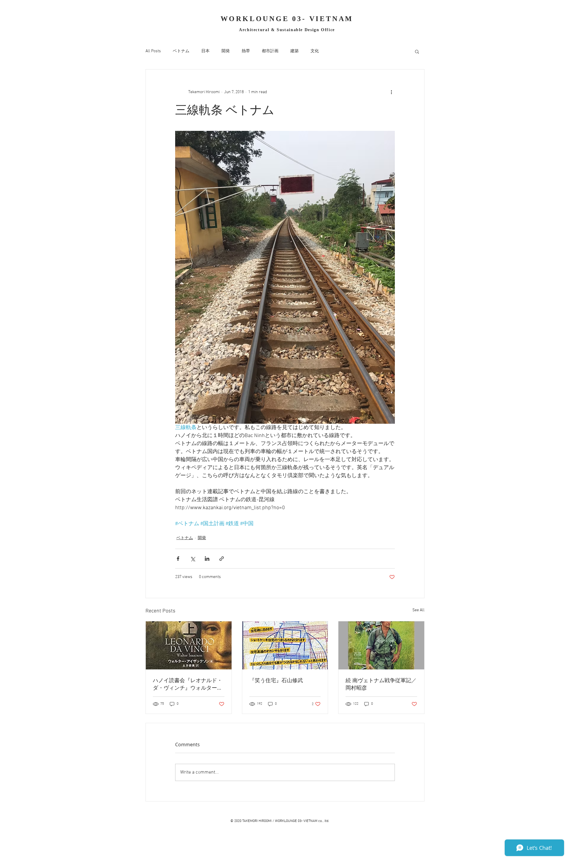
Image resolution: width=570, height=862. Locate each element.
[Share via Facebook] (178, 558)
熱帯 (246, 51)
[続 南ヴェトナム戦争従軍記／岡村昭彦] (381, 645)
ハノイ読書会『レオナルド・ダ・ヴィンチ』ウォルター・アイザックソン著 (187, 684)
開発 (225, 51)
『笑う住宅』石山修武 (276, 680)
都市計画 (270, 51)
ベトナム (181, 51)
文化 (315, 51)
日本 (205, 51)
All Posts (153, 51)
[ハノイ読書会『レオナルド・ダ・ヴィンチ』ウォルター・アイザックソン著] (189, 645)
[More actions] (391, 92)
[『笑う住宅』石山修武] (285, 645)
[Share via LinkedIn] (207, 558)
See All (418, 610)
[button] (417, 51)
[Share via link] (221, 558)
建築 (294, 51)
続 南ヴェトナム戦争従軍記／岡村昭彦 (381, 684)
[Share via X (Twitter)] (192, 558)
